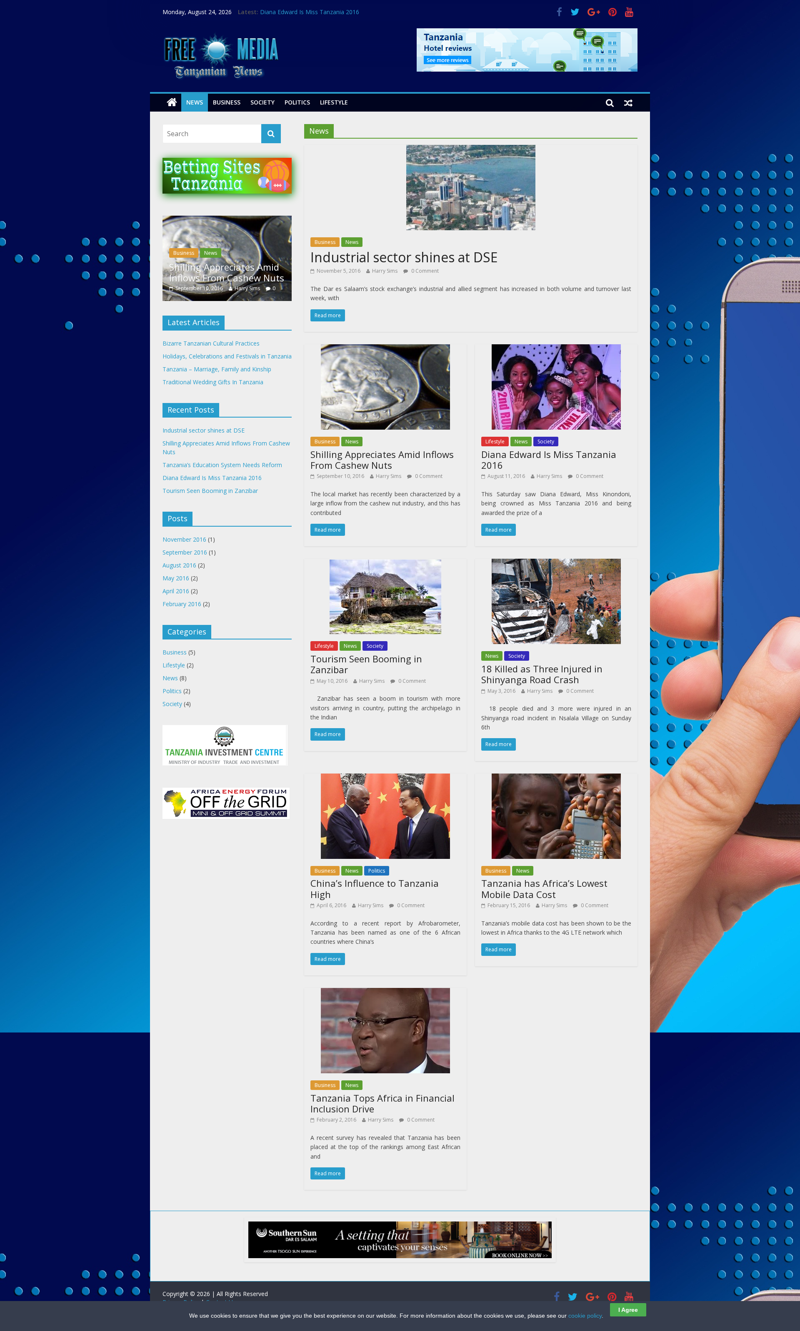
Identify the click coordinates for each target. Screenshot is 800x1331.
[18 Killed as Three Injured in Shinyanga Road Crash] (556, 563)
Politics (297, 102)
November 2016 (184, 539)
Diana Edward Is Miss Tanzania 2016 (309, 12)
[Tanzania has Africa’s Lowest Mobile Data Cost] (556, 778)
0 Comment (424, 270)
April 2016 (175, 591)
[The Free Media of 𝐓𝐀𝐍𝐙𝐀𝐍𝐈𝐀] (220, 33)
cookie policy (585, 1315)
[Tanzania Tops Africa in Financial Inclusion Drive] (385, 993)
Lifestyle (334, 102)
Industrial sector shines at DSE (404, 257)
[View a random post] (628, 102)
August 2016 (179, 565)
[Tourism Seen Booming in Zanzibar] (385, 563)
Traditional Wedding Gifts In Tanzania (212, 382)
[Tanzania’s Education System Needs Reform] (251, 220)
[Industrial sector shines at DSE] (470, 149)
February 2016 (181, 604)
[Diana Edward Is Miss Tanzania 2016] (556, 349)
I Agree (628, 1309)
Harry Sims (385, 270)
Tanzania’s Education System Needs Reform (240, 272)
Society (262, 102)
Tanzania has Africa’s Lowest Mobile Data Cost (544, 888)
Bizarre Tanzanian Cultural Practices (211, 343)
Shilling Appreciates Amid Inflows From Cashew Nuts (382, 459)
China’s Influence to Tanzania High (374, 888)
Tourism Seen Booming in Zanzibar (366, 664)
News (194, 102)
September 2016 (184, 552)
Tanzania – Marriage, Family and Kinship (216, 369)
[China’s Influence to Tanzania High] (385, 778)
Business (226, 102)
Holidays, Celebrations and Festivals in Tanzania (227, 356)
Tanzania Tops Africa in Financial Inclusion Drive (382, 1103)
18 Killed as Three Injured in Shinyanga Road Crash (541, 674)
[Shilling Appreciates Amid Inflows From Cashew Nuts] (385, 349)
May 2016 (175, 578)
